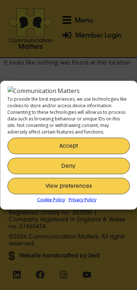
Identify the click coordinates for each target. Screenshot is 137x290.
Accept (68, 145)
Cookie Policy (51, 199)
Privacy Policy (82, 199)
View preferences (68, 185)
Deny (68, 165)
